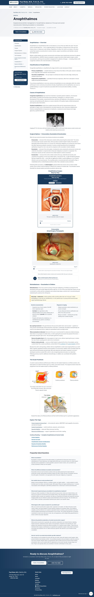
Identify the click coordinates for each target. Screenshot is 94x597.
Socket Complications (37, 427)
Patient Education (49, 7)
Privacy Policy (38, 589)
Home (10, 7)
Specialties (38, 7)
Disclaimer (37, 588)
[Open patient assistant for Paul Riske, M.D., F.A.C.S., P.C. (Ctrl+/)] (91, 594)
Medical (30, 7)
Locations (60, 7)
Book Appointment (79, 2)
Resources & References (38, 431)
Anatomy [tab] (55, 180)
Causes (16, 48)
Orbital (30, 12)
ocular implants (71, 344)
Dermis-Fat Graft (36, 439)
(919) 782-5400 (67, 2)
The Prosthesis (18, 55)
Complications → (18, 61)
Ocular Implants (35, 437)
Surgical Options (18, 50)
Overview (17, 43)
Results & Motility (36, 429)
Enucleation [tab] (51, 182)
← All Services (16, 86)
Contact (67, 7)
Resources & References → (20, 67)
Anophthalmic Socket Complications (41, 441)
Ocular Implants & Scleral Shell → (20, 58)
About (15, 7)
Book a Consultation (21, 31)
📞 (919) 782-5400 (37, 32)
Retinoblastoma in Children (21, 53)
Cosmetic (22, 7)
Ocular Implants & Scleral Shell (39, 423)
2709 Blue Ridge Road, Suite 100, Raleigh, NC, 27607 (33, 3)
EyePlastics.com (56, 595)
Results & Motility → (19, 64)
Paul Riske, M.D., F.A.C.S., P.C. (20, 12)
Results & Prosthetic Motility (39, 444)
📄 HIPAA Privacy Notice (40, 586)
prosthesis (62, 344)
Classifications (18, 45)
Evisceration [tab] (58, 182)
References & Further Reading (39, 446)
